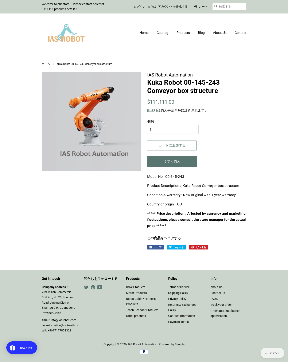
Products (183, 33)
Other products (136, 316)
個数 (150, 121)
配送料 (152, 110)
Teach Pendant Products (142, 310)
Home (144, 33)
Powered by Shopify (172, 344)
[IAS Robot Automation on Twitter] (86, 288)
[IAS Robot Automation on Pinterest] (93, 288)
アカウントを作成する (173, 6)
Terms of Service (179, 287)
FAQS (214, 299)
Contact (240, 33)
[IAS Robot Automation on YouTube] (99, 288)
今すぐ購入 (172, 161)
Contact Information (181, 316)
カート (203, 6)
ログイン (139, 6)
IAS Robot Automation (142, 344)
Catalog (162, 33)
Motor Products (136, 293)
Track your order (221, 305)
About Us (219, 33)
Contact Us (217, 293)
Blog (201, 33)
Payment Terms (178, 322)
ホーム (46, 64)
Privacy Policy (177, 299)
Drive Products (135, 287)
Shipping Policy (178, 293)
